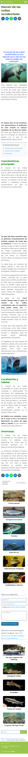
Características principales (14, 148)
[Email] (19, 18)
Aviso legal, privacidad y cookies (10, 746)
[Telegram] (15, 18)
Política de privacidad (18, 607)
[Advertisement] (14, 36)
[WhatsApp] (11, 18)
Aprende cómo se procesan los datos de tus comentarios (12, 635)
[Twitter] (7, 18)
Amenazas (8, 153)
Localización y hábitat (12, 151)
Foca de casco (21, 482)
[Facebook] (3, 18)
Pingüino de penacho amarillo (6, 482)
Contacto (5, 747)
